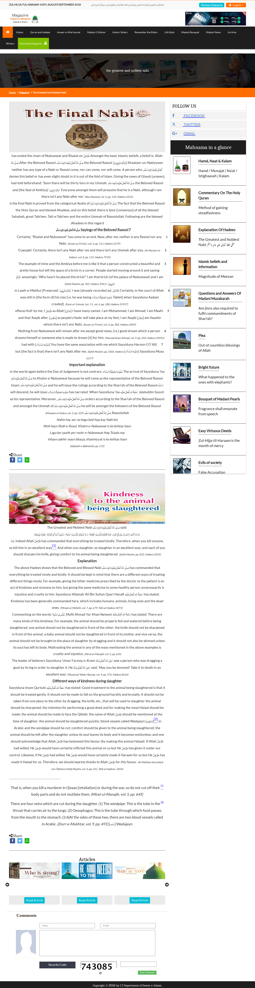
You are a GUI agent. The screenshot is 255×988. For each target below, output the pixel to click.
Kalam (19, 32)
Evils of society (210, 462)
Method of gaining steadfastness (213, 210)
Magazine (24, 92)
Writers (10, 43)
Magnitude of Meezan (215, 276)
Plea (201, 335)
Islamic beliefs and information (212, 264)
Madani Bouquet (190, 32)
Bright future (208, 367)
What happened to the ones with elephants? (216, 379)
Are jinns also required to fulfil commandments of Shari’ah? (218, 313)
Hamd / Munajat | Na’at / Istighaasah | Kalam (217, 173)
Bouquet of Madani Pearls (219, 399)
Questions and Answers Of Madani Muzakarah (219, 296)
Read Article (34, 900)
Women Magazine (212, 4)
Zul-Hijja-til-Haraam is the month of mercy (219, 443)
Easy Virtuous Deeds (214, 430)
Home (12, 92)
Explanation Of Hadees (216, 229)
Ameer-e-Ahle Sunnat (68, 32)
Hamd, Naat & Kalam (215, 161)
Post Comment (147, 972)
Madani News (213, 32)
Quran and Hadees (40, 32)
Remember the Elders (146, 32)
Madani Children (96, 32)
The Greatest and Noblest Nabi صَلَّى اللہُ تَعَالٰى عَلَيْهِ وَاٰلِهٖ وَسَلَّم (218, 242)
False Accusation (211, 472)
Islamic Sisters (120, 32)
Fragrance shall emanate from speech (217, 411)
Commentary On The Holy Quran (219, 195)
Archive (232, 32)
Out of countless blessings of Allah (219, 347)
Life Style (169, 32)
